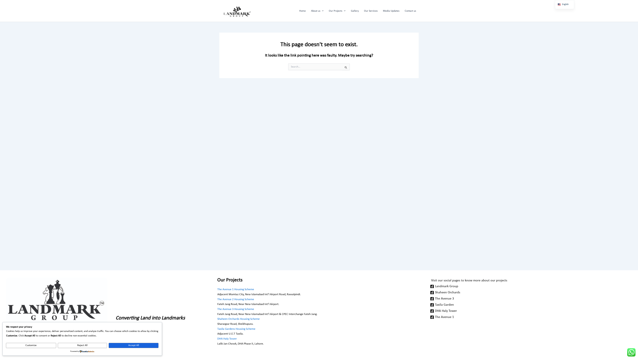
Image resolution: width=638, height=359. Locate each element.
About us (315, 11)
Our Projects (335, 11)
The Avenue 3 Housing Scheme (235, 309)
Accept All (133, 345)
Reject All (82, 345)
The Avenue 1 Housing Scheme (235, 289)
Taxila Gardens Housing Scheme (236, 329)
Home (302, 11)
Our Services (371, 11)
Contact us (410, 11)
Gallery (355, 11)
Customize (31, 345)
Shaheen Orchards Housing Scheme (238, 319)
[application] (322, 11)
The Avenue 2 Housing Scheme (235, 299)
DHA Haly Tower (227, 338)
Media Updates (391, 11)
